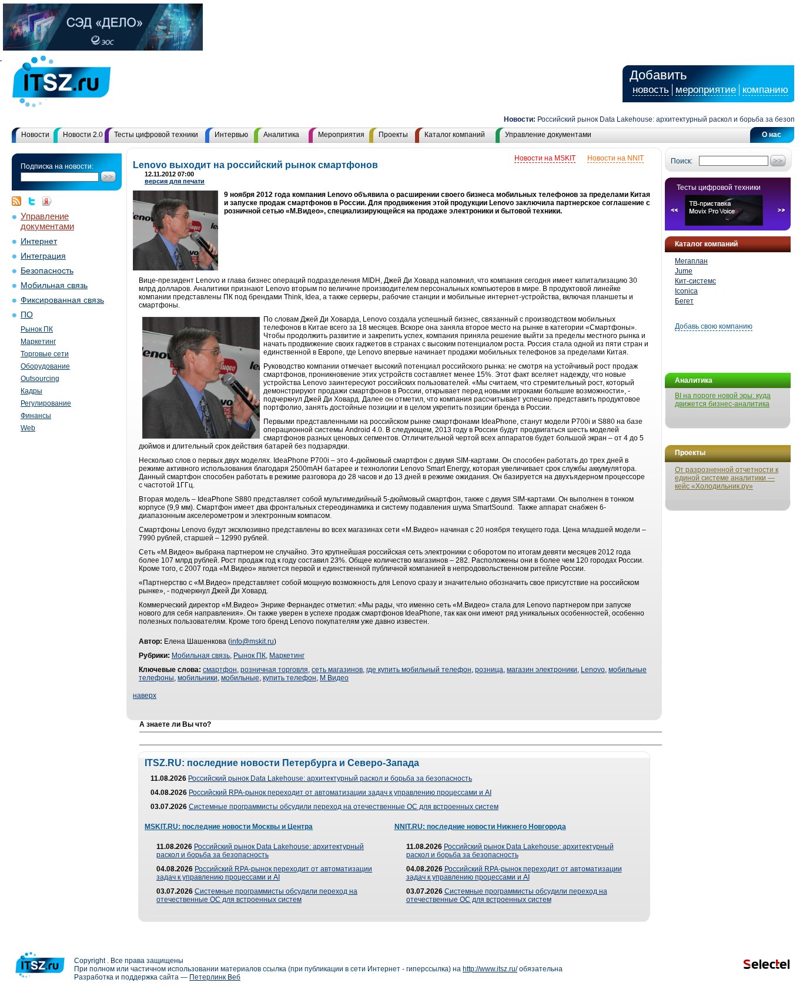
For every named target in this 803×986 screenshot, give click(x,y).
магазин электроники (542, 670)
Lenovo (593, 670)
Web (28, 428)
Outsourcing (40, 379)
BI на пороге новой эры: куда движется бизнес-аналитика (723, 400)
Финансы (36, 416)
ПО (27, 314)
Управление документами (548, 135)
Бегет (684, 301)
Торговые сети (45, 354)
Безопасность (47, 270)
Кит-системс (695, 281)
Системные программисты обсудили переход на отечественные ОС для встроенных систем (343, 807)
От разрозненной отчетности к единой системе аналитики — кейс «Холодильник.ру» (726, 478)
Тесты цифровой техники (156, 135)
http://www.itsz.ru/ (490, 969)
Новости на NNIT (615, 158)
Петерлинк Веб (214, 977)
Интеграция (43, 256)
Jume (683, 271)
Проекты (393, 135)
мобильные (240, 678)
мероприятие (705, 89)
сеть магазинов (337, 670)
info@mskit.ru (252, 641)
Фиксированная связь (62, 300)
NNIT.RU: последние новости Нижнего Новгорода (480, 827)
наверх (144, 695)
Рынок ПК (37, 329)
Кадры (31, 391)
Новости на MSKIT (545, 158)
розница (489, 670)
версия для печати (175, 181)
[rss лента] (19, 201)
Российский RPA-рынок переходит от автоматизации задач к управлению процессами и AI (340, 792)
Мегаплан (691, 261)
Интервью (231, 135)
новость (651, 89)
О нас (771, 135)
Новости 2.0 (83, 135)
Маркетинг (38, 341)
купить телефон (289, 678)
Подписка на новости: (57, 166)
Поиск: (681, 161)
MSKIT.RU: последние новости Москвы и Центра (229, 827)
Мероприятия (341, 135)
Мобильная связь (54, 285)
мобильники (198, 678)
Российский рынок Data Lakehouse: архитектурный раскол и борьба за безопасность (330, 778)
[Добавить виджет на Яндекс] (47, 201)
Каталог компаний (454, 135)
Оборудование (45, 366)
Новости (35, 135)
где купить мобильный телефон (418, 670)
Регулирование (46, 403)
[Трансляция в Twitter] (34, 201)
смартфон (220, 670)
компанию (765, 89)
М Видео (334, 678)
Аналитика (281, 135)
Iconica (686, 291)
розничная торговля (274, 670)
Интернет (39, 241)
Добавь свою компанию (713, 326)
